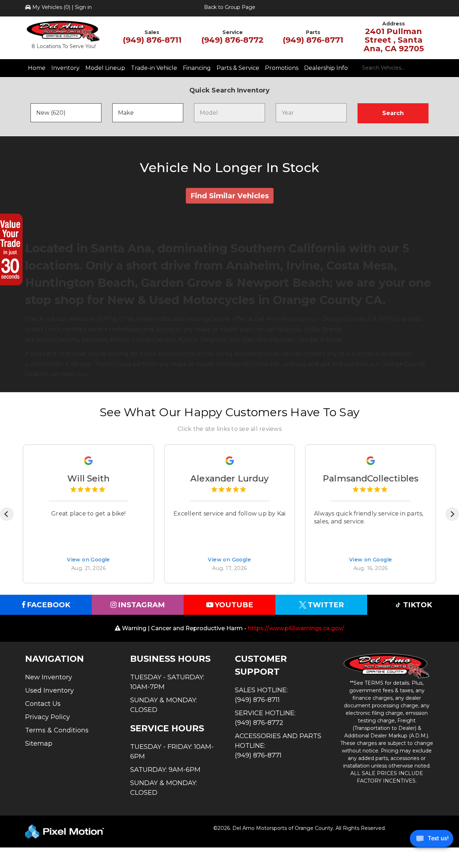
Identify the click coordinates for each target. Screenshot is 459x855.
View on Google (88, 560)
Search (393, 113)
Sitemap (38, 743)
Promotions (281, 68)
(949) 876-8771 (313, 40)
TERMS (374, 683)
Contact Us (43, 704)
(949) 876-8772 (232, 40)
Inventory (65, 68)
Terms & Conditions (57, 730)
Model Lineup (105, 68)
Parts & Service (238, 68)
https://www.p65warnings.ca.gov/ (296, 628)
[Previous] (7, 514)
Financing (197, 68)
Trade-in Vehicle (154, 68)
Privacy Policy (47, 717)
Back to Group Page (229, 7)
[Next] (452, 514)
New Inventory (48, 677)
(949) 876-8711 (152, 40)
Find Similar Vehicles (229, 195)
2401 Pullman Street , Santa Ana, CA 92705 (394, 40)
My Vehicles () (51, 7)
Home (37, 68)
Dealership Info (326, 68)
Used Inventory (49, 690)
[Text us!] (431, 840)
